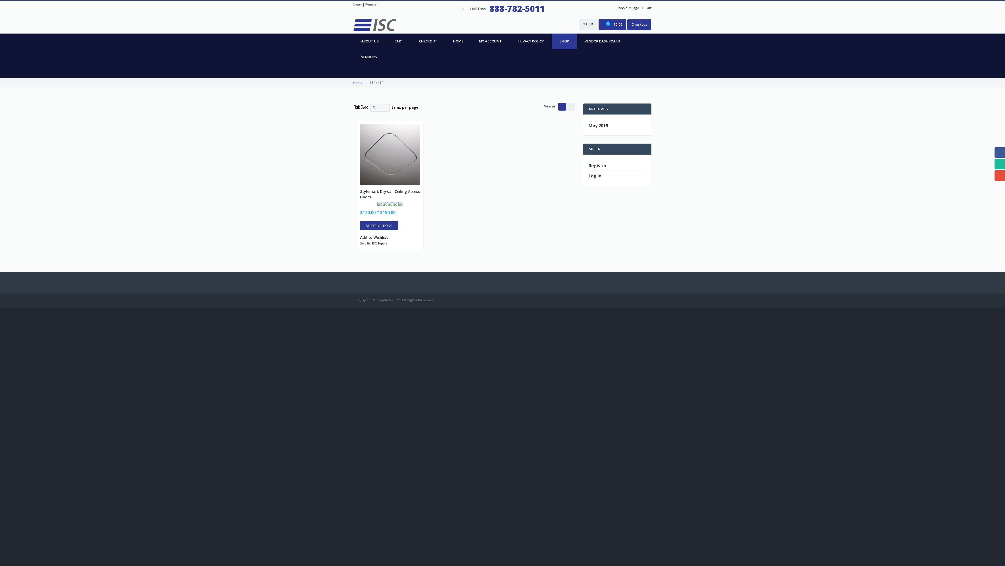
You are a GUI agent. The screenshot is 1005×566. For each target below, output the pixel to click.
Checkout (639, 24)
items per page (404, 107)
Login (357, 4)
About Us (370, 41)
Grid (562, 107)
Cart (648, 8)
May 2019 (598, 125)
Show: (361, 107)
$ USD (588, 24)
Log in (595, 176)
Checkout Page (628, 8)
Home (458, 41)
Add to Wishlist (374, 237)
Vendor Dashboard (602, 41)
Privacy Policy (530, 41)
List (571, 107)
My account (490, 41)
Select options (379, 225)
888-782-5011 (517, 8)
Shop (564, 41)
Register (371, 4)
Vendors (369, 57)
